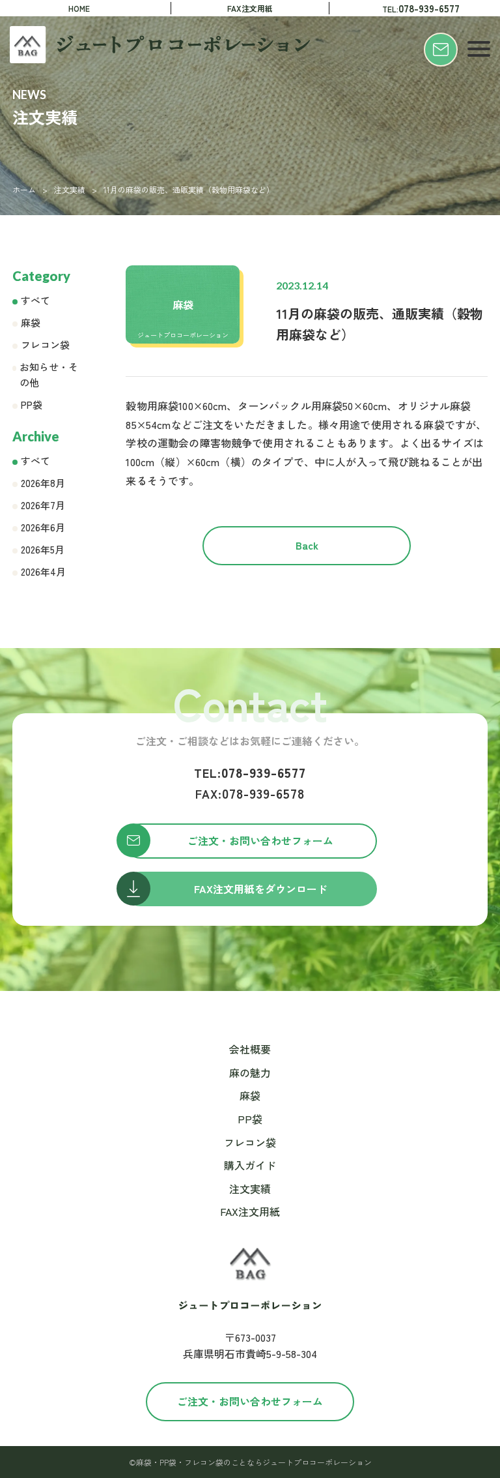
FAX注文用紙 (250, 8)
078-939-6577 (250, 772)
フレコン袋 (45, 344)
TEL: (421, 8)
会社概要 (250, 1049)
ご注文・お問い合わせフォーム (250, 1401)
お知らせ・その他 (49, 374)
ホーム (24, 189)
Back (307, 545)
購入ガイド (250, 1165)
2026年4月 (43, 571)
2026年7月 (43, 505)
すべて (35, 300)
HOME (79, 8)
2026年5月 (42, 549)
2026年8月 (43, 483)
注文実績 (69, 189)
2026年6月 (43, 527)
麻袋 (30, 322)
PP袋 (31, 404)
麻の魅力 (250, 1072)
